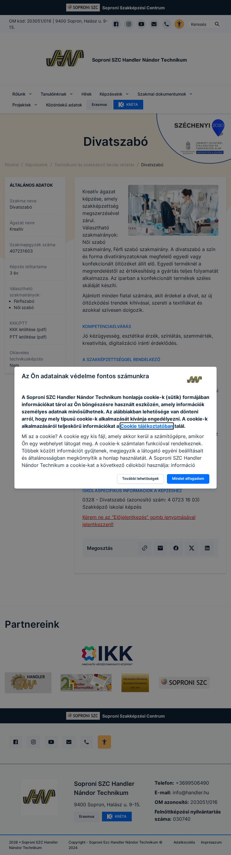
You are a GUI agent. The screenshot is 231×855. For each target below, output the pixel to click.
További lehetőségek (140, 478)
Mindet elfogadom (188, 478)
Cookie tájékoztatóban (146, 426)
